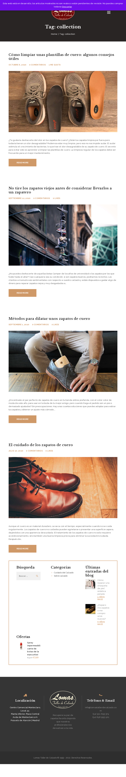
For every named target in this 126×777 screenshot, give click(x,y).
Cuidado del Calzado (64, 572)
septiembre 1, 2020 (19, 325)
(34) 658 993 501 (100, 717)
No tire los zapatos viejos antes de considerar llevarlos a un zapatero (60, 190)
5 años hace (101, 598)
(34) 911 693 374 (101, 714)
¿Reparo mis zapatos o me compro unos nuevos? (103, 612)
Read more (22, 162)
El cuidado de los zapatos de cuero (41, 445)
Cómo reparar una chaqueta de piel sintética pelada (103, 587)
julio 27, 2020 (16, 451)
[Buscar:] (28, 576)
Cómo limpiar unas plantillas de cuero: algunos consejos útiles (61, 57)
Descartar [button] (67, 7)
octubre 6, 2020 (17, 65)
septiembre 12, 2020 (20, 198)
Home (54, 34)
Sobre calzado (61, 576)
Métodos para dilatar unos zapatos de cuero (49, 319)
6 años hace (101, 623)
